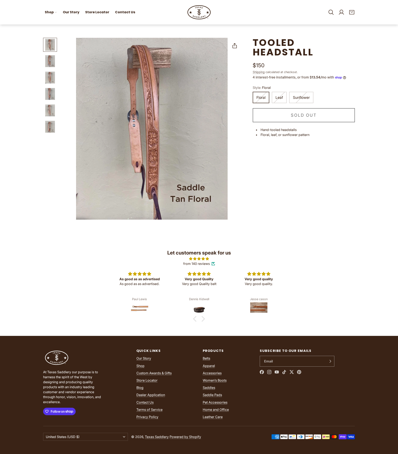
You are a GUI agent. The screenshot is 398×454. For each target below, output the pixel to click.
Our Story (71, 12)
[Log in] (341, 12)
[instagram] (269, 372)
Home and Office (216, 409)
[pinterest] (299, 372)
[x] (292, 372)
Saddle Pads (212, 395)
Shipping (259, 72)
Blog (139, 387)
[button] (331, 12)
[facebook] (262, 372)
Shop (49, 12)
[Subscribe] (330, 361)
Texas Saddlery (157, 437)
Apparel (209, 366)
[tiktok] (284, 372)
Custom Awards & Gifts (154, 373)
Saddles (209, 387)
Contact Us (125, 12)
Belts (206, 358)
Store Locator (97, 12)
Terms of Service (149, 409)
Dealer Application (150, 395)
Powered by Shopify (185, 437)
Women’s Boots (215, 380)
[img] (199, 258)
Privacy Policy (147, 417)
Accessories (212, 373)
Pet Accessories (215, 402)
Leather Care (213, 417)
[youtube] (277, 372)
